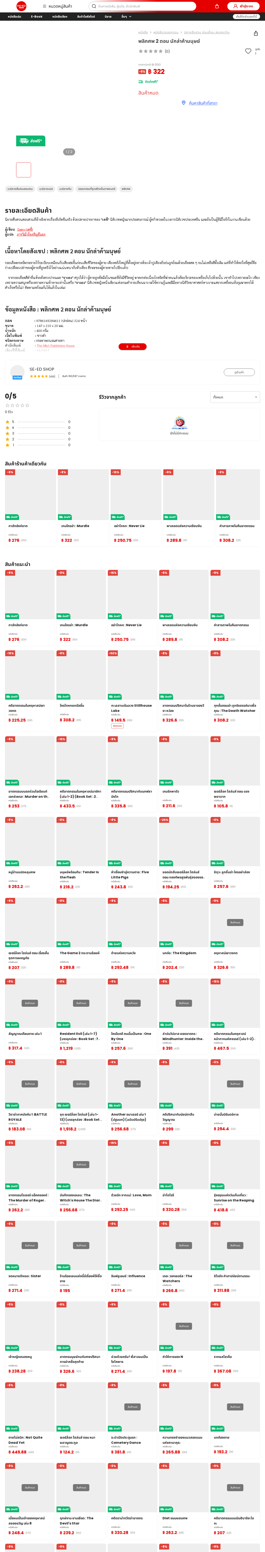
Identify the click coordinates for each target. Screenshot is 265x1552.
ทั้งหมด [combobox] (218, 397)
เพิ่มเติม (135, 346)
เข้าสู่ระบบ (246, 6)
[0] (217, 6)
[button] (246, 16)
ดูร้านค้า (239, 372)
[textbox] (132, 306)
